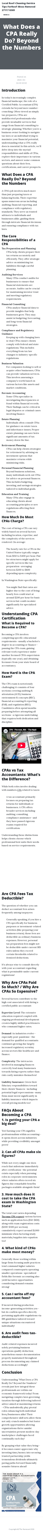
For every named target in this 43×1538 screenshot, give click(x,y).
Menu (5, 15)
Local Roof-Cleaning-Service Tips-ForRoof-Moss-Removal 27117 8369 (18, 7)
